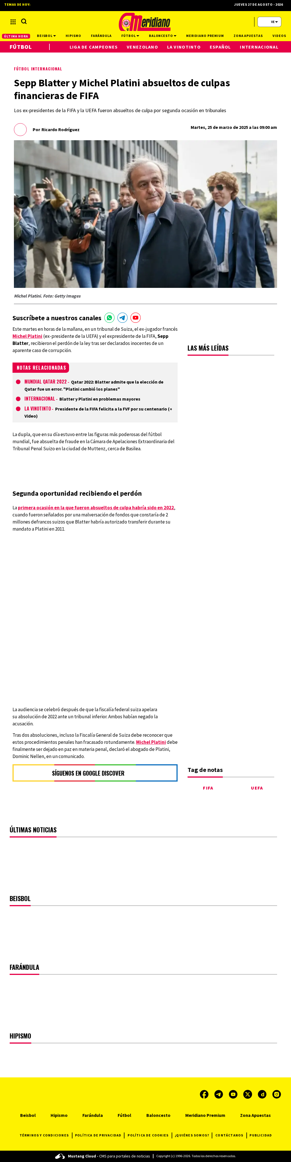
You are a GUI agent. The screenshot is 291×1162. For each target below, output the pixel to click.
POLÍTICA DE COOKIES (148, 1135)
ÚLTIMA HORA (16, 36)
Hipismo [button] (73, 36)
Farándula (92, 1115)
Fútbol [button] (128, 36)
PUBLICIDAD (261, 1135)
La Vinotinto (37, 408)
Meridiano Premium (205, 1115)
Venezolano (142, 47)
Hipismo (59, 1115)
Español (220, 47)
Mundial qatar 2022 (45, 381)
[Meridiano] (145, 22)
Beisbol (28, 1115)
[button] (13, 21)
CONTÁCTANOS (229, 1135)
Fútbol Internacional (38, 69)
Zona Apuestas (255, 1115)
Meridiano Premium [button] (205, 36)
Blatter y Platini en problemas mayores (99, 399)
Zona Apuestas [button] (248, 36)
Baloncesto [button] (161, 36)
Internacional (39, 398)
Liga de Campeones (94, 47)
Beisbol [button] (45, 36)
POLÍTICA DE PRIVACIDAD (98, 1135)
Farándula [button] (101, 36)
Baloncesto (158, 1115)
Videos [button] (279, 36)
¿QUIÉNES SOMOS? (192, 1135)
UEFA (257, 788)
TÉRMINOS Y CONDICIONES (44, 1135)
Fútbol (21, 46)
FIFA (208, 788)
